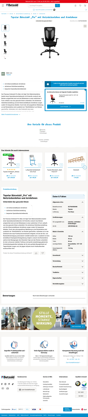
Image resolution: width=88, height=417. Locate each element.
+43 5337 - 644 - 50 (74, 359)
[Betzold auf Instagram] (5, 384)
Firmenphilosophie (64, 384)
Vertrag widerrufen (67, 409)
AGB (18, 415)
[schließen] (86, 1)
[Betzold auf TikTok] (13, 384)
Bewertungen (51, 415)
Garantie (45, 400)
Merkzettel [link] (46, 394)
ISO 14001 (81, 392)
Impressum (4, 415)
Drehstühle (42, 13)
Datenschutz (12, 415)
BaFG (44, 415)
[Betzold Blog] (7, 389)
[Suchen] (57, 5)
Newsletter (46, 382)
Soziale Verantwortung (65, 386)
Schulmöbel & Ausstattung (23, 13)
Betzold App (46, 391)
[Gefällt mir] (36, 253)
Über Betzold (62, 382)
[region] (44, 240)
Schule (11, 13)
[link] (80, 5)
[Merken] (85, 26)
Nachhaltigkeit (63, 389)
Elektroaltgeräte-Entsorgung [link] (47, 397)
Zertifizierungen (63, 391)
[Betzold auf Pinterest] (9, 384)
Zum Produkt (64, 106)
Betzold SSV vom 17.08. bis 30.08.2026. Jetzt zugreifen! (43, 1)
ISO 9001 (81, 396)
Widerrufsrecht (25, 415)
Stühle (34, 13)
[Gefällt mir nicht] (42, 253)
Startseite (4, 13)
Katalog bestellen (47, 384)
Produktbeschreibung (9, 189)
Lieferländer (46, 389)
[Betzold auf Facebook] (1, 384)
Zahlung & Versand (48, 386)
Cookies (58, 415)
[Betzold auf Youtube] (2, 389)
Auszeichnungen (63, 394)
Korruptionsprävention (36, 415)
